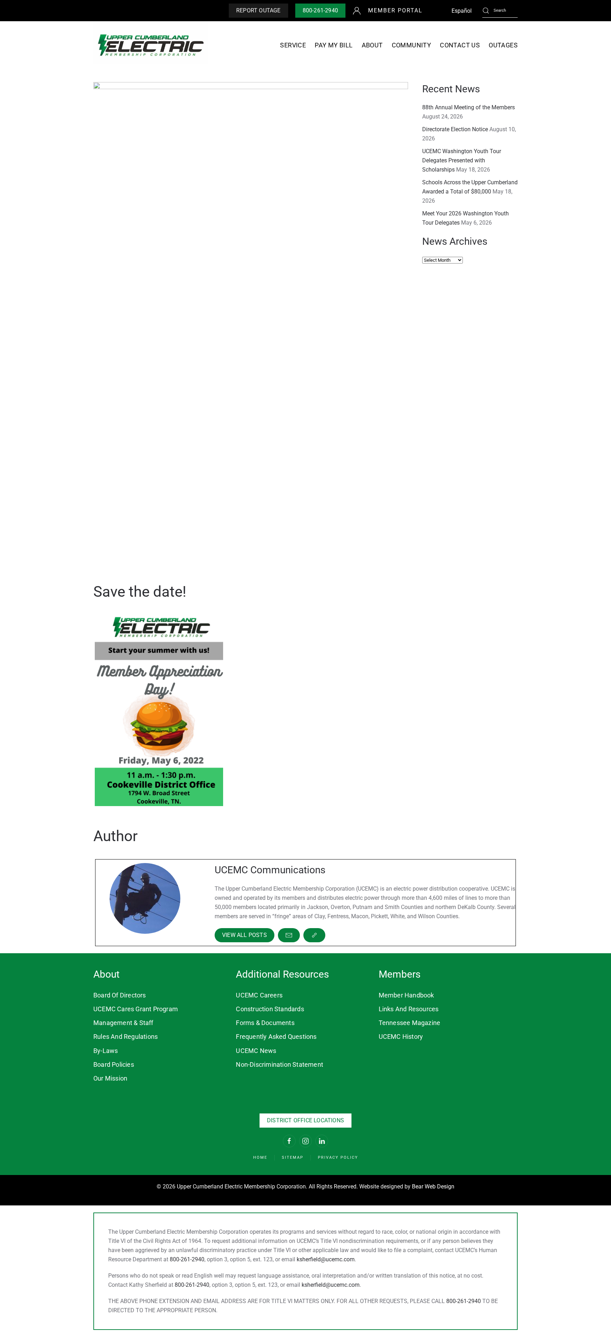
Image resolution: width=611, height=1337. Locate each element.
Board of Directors (119, 995)
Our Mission (110, 1078)
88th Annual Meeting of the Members (468, 107)
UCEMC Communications (270, 870)
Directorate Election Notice (455, 129)
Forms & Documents (265, 1022)
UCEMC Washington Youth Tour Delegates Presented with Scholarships (461, 160)
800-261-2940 (320, 10)
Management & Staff (123, 1022)
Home (260, 1157)
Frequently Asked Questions (276, 1036)
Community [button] (411, 45)
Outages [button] (503, 45)
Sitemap (292, 1157)
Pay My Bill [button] (334, 45)
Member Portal (395, 10)
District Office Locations (305, 1120)
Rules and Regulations (125, 1036)
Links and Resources (409, 1009)
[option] (461, 11)
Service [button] (293, 45)
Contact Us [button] (460, 45)
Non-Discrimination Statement (279, 1064)
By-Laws (105, 1050)
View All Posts (244, 935)
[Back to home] (150, 45)
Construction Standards (270, 1009)
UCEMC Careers (259, 995)
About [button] (372, 45)
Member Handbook (406, 995)
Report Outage (258, 10)
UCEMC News (256, 1050)
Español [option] (462, 10)
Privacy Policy (338, 1157)
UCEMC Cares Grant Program (135, 1009)
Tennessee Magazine (410, 1022)
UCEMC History (401, 1036)
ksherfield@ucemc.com (326, 1259)
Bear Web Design (433, 1186)
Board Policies (113, 1064)
